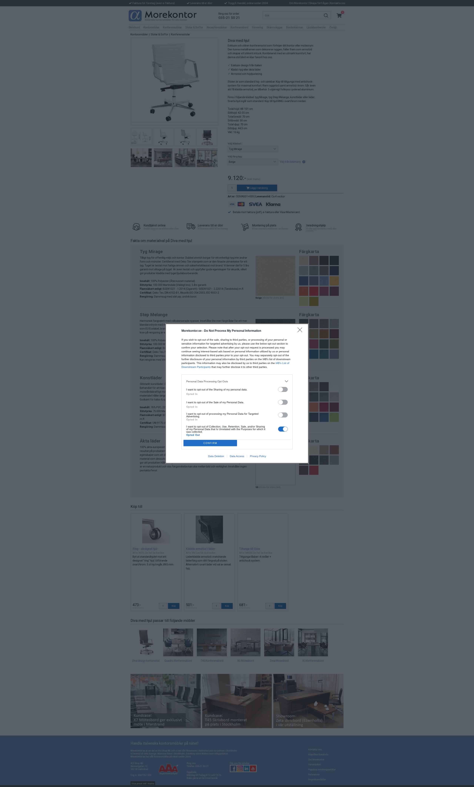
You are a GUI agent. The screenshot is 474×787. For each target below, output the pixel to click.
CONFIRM (210, 443)
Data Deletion (216, 456)
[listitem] (237, 381)
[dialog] (237, 393)
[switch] (283, 389)
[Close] (301, 331)
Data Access (237, 456)
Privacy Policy (258, 456)
